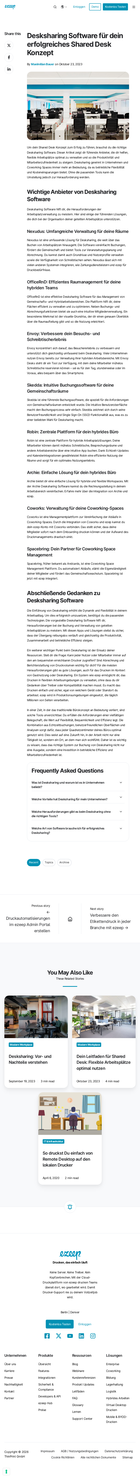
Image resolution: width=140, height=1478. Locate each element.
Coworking (113, 1371)
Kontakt (9, 1391)
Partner (9, 1398)
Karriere (9, 1371)
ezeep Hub (45, 1403)
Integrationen (46, 1377)
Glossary (77, 1405)
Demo (95, 6)
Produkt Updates (83, 1384)
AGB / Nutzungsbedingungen (79, 1451)
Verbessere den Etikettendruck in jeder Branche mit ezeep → (110, 921)
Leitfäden (78, 1391)
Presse (8, 1377)
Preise (42, 1410)
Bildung (111, 1377)
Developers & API (49, 1396)
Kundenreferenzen (83, 1377)
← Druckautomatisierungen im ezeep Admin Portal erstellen (28, 921)
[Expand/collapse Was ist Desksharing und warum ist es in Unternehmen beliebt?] (121, 782)
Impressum (48, 1451)
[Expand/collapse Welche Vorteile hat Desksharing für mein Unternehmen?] (121, 797)
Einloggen (79, 6)
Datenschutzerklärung (119, 1451)
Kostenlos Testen (115, 6)
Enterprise (112, 1364)
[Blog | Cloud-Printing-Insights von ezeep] (70, 919)
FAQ (74, 1398)
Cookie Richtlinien (62, 1457)
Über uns (10, 1364)
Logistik (111, 1391)
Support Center (82, 1418)
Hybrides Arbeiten (117, 1398)
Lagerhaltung (114, 1384)
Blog (75, 1364)
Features (43, 1371)
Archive (64, 862)
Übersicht (44, 1364)
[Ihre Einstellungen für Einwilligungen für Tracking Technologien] (6, 1471)
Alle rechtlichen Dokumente (98, 1457)
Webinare (78, 1371)
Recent (33, 862)
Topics (49, 862)
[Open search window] (55, 7)
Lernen (76, 1412)
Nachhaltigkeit (13, 1384)
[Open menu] (134, 7)
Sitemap (127, 1457)
